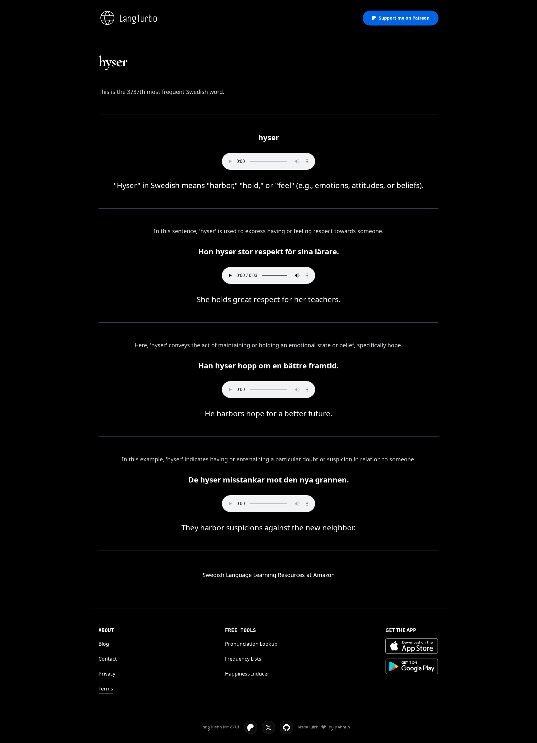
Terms (106, 688)
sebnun (342, 727)
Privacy (107, 673)
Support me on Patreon (404, 18)
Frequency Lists (243, 658)
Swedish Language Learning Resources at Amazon (269, 575)
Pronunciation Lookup (251, 643)
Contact (108, 658)
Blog (104, 643)
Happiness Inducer (247, 673)
